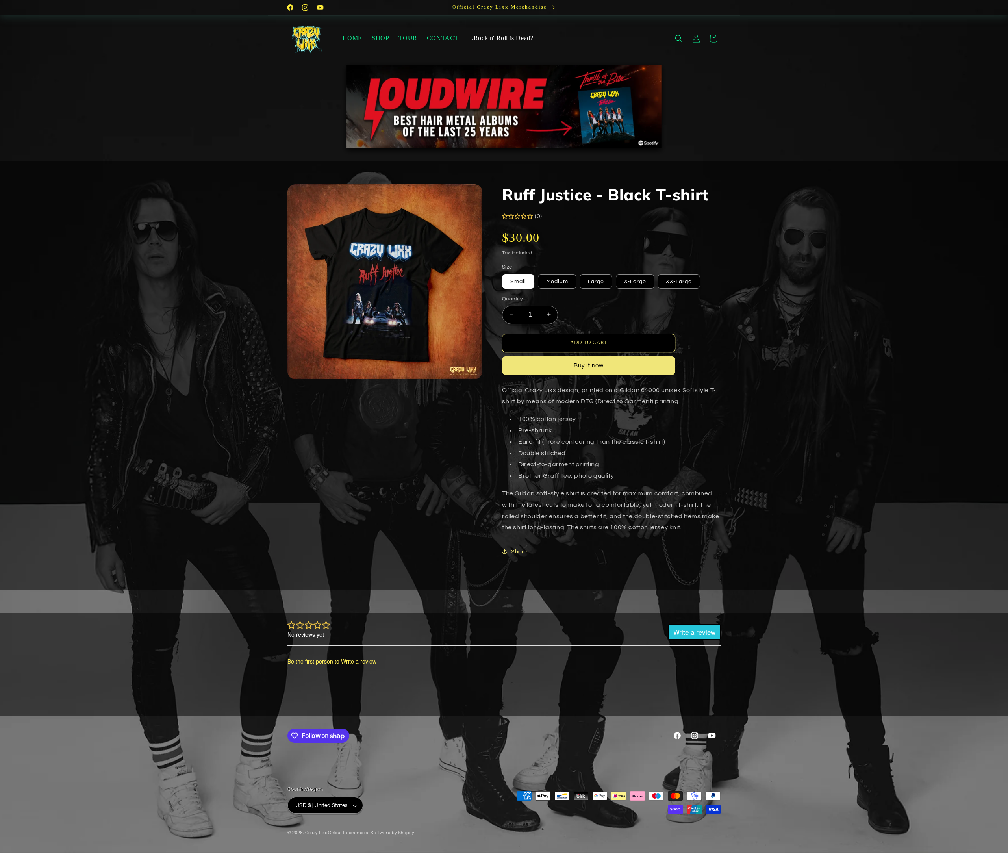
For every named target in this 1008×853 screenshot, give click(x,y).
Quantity (512, 298)
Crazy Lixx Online (323, 833)
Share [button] (519, 551)
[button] (678, 38)
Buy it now (589, 365)
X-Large (635, 281)
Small (518, 281)
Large (596, 281)
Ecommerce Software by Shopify (378, 833)
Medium (557, 281)
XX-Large (679, 281)
